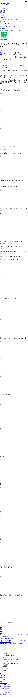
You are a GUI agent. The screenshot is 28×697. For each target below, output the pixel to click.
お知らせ (2, 8)
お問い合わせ (3, 683)
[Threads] (14, 632)
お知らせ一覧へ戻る (5, 642)
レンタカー (3, 14)
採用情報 (2, 17)
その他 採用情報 (15, 19)
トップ (2, 673)
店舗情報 (5, 636)
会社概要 (2, 10)
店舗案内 (2, 15)
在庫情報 (2, 12)
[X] (14, 628)
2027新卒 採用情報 (5, 19)
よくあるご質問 (4, 685)
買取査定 (2, 21)
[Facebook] (14, 626)
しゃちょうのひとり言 (13, 634)
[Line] (14, 630)
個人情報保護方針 (5, 694)
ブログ (2, 681)
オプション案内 (4, 23)
